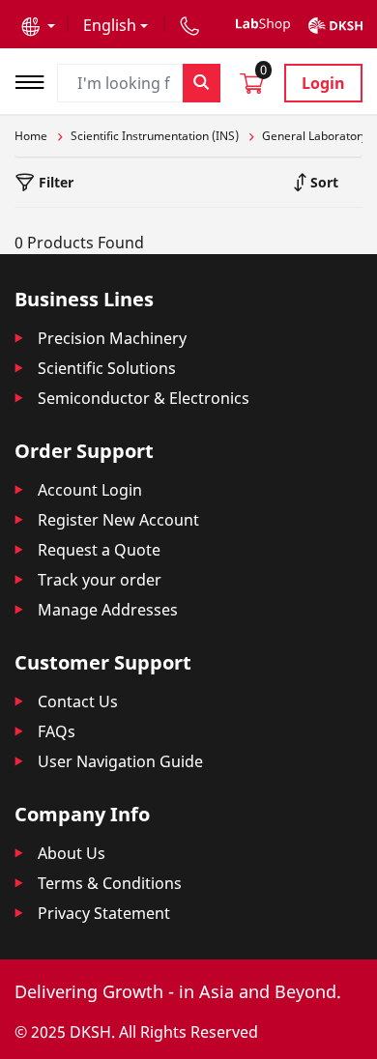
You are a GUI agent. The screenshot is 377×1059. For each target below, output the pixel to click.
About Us (71, 853)
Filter (54, 182)
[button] (38, 25)
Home (30, 136)
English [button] (109, 25)
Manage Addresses (108, 609)
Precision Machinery (112, 338)
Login (323, 83)
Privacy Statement (104, 913)
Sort (322, 182)
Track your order (99, 579)
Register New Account (118, 519)
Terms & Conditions (110, 883)
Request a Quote (99, 549)
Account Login (90, 490)
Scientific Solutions (107, 368)
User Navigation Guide (120, 761)
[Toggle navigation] (35, 80)
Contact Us (78, 701)
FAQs (56, 731)
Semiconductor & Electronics (143, 398)
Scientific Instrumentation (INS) (155, 136)
